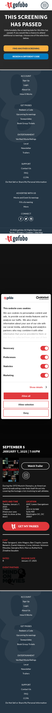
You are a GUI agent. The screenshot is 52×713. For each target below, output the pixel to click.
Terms (12, 232)
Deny (26, 413)
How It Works (26, 94)
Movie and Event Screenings (26, 197)
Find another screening (26, 48)
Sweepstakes (26, 119)
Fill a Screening (26, 202)
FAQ (26, 173)
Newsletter (26, 148)
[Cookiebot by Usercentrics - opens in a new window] (37, 298)
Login (26, 85)
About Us (26, 89)
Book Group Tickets (26, 123)
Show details (36, 387)
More (26, 206)
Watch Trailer (35, 465)
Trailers (26, 152)
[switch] (44, 357)
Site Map (39, 232)
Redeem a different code (26, 56)
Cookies (29, 232)
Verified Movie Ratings (26, 139)
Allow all (26, 396)
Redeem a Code (26, 110)
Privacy (20, 232)
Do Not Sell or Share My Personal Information (26, 182)
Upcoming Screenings (26, 114)
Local (26, 143)
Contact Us (26, 168)
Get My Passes (28, 526)
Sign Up (26, 80)
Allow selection (26, 404)
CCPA (26, 177)
